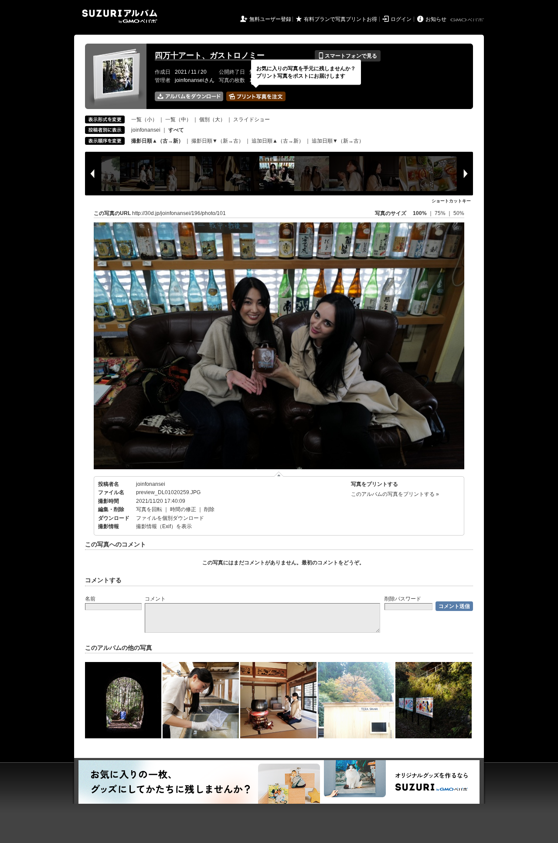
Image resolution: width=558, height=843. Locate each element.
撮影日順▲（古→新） (157, 141)
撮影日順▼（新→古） (217, 141)
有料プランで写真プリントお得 (340, 19)
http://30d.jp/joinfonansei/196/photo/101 (179, 213)
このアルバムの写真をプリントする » (395, 494)
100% (420, 213)
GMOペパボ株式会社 (467, 20)
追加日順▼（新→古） (338, 141)
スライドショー (251, 119)
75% (441, 213)
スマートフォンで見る (347, 55)
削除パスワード (402, 599)
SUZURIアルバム (119, 16)
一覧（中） (178, 119)
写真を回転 (149, 509)
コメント (155, 599)
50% (458, 213)
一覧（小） (144, 119)
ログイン (401, 19)
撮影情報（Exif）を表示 (164, 526)
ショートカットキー (451, 200)
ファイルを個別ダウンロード (170, 518)
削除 (209, 509)
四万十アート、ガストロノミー (210, 55)
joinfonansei (145, 130)
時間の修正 (183, 509)
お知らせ (435, 19)
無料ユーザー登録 (270, 19)
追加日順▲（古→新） (278, 141)
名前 (90, 599)
